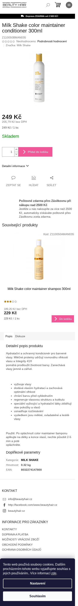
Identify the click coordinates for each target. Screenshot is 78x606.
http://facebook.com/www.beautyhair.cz (32, 504)
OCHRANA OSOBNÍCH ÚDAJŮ (21, 549)
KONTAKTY (9, 529)
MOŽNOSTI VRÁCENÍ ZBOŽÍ (20, 539)
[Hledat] (48, 5)
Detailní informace (13, 166)
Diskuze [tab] (20, 336)
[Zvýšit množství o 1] (16, 149)
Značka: (18, 45)
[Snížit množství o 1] (16, 154)
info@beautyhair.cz (20, 499)
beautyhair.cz (16, 510)
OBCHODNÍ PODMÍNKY (17, 544)
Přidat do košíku (38, 151)
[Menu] (69, 5)
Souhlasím (37, 596)
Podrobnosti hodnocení (52, 41)
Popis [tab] (8, 336)
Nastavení (37, 583)
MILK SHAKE (29, 460)
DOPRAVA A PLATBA (15, 534)
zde (53, 573)
